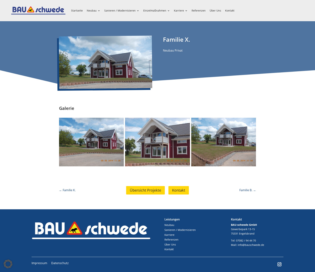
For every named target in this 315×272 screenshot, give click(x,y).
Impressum (39, 263)
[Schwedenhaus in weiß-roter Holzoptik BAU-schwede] (105, 87)
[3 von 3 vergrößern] (251, 122)
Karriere (179, 10)
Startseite (77, 10)
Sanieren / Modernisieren (120, 10)
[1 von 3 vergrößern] (119, 122)
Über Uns (215, 10)
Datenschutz (60, 263)
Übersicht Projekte (145, 190)
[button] (8, 264)
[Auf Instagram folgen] (279, 264)
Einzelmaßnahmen (154, 10)
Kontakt (229, 10)
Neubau (92, 10)
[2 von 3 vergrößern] (185, 122)
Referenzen (199, 10)
